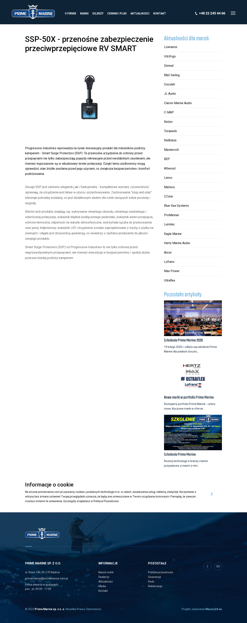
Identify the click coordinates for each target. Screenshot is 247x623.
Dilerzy (97, 13)
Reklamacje (155, 586)
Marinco (169, 187)
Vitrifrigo (170, 56)
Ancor (168, 252)
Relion (168, 122)
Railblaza (170, 140)
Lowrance (170, 47)
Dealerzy (103, 576)
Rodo (151, 581)
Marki (84, 13)
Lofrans (169, 262)
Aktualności (139, 13)
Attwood (169, 168)
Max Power (171, 271)
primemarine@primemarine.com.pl (46, 578)
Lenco (168, 178)
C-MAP (169, 112)
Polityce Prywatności (106, 501)
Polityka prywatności (160, 572)
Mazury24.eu (213, 609)
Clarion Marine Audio (178, 103)
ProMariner (171, 215)
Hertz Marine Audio (177, 243)
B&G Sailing (172, 75)
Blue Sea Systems (176, 205)
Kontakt (159, 13)
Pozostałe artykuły (182, 295)
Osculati (169, 84)
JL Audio (170, 93)
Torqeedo (170, 131)
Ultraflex (169, 280)
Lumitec (169, 224)
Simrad (168, 65)
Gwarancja (154, 576)
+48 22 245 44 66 (212, 13)
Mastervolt (171, 150)
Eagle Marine (173, 234)
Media (102, 586)
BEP (167, 159)
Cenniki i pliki (117, 13)
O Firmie (70, 13)
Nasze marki (106, 572)
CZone (168, 196)
